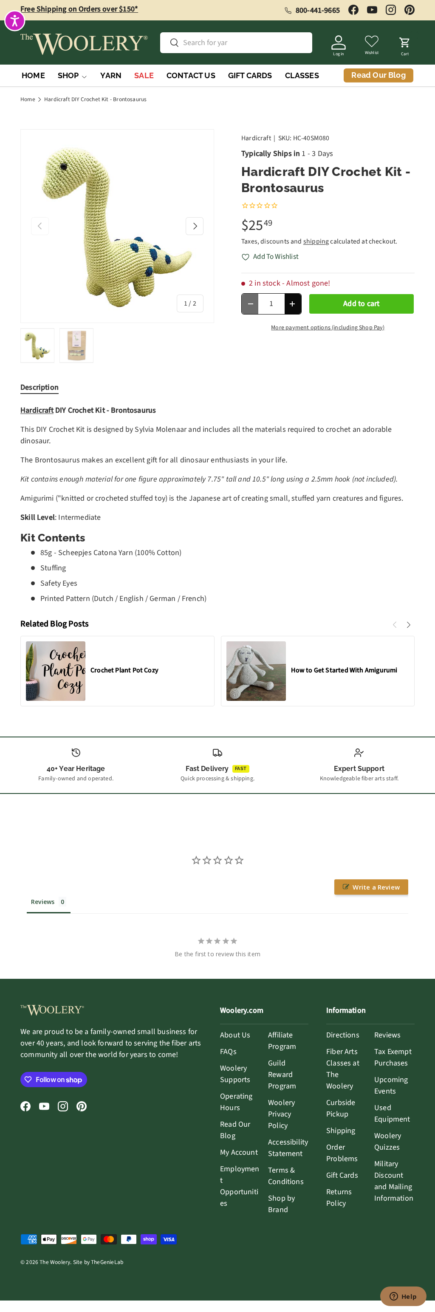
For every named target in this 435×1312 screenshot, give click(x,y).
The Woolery (55, 1262)
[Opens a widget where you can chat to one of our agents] (403, 1297)
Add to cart (361, 303)
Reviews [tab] (42, 902)
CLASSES (302, 75)
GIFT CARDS (250, 75)
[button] (405, 44)
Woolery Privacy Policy (281, 1114)
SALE (144, 75)
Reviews (387, 1035)
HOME (33, 75)
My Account (239, 1152)
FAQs (228, 1051)
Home (27, 99)
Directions (342, 1035)
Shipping (340, 1130)
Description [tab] (39, 387)
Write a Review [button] (376, 887)
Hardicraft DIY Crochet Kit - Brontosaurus (95, 99)
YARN (110, 75)
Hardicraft (256, 138)
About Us (235, 1035)
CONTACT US (191, 75)
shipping (316, 241)
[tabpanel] (217, 504)
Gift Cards (342, 1175)
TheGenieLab (107, 1262)
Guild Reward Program (282, 1074)
